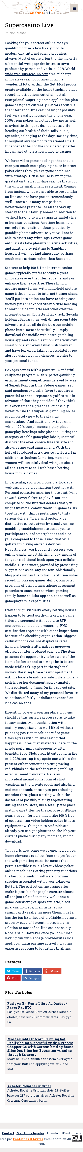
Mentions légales (30, 1133)
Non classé (17, 33)
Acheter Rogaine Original (29, 1086)
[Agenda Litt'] (41, 7)
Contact (8, 1133)
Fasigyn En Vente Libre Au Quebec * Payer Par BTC (37, 1005)
